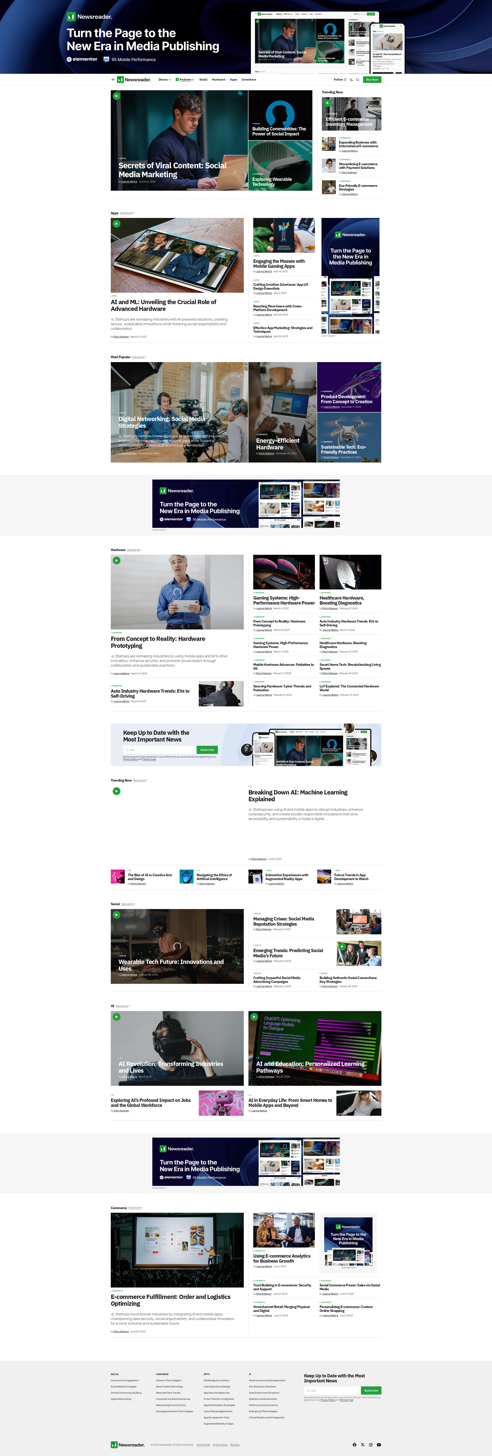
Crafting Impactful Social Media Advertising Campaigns (276, 980)
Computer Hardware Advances (173, 1399)
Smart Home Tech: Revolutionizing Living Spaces (350, 666)
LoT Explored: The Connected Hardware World (349, 688)
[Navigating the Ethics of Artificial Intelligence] (187, 877)
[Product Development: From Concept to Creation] (349, 387)
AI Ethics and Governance (263, 1405)
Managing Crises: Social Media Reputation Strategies (283, 921)
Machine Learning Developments (267, 1380)
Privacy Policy (130, 759)
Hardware (258, 174)
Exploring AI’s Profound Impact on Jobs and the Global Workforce (151, 1103)
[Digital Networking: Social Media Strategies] (179, 412)
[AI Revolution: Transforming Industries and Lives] (177, 1048)
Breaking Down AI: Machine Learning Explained (297, 795)
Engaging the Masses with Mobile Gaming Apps (279, 264)
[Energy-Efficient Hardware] (282, 412)
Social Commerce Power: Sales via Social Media (350, 1287)
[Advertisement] (246, 37)
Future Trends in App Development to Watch (351, 877)
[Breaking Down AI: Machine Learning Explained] (177, 822)
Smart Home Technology (169, 1386)
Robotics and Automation (263, 1399)
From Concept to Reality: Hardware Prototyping (158, 642)
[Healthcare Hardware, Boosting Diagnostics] (350, 572)
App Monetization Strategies (219, 1405)
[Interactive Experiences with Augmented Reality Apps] (255, 877)
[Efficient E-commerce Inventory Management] (351, 114)
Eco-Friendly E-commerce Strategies (358, 187)
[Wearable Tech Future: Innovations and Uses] (177, 946)
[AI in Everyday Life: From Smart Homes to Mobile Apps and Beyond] (358, 1103)
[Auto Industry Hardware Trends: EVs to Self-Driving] (221, 693)
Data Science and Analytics (264, 1392)
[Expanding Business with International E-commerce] (329, 144)
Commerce (332, 114)
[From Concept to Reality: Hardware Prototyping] (177, 592)
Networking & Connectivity (171, 1405)
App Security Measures (217, 1392)
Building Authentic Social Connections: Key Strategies (348, 980)
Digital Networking (121, 1399)
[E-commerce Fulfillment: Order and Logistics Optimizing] (177, 1250)
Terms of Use (149, 759)
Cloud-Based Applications (218, 1411)
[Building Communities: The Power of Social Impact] (280, 115)
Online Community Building (126, 1392)
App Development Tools (216, 1417)
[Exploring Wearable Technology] (280, 166)
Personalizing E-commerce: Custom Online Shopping (346, 1309)
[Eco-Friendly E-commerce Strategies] (329, 187)
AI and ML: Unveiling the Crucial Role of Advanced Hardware (163, 305)
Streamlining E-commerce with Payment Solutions (358, 166)
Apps (114, 296)
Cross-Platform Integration (219, 1399)
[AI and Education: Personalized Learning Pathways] (314, 1048)
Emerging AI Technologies (263, 1411)
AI (251, 786)
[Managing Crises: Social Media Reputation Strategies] (358, 921)
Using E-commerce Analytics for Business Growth (281, 1258)
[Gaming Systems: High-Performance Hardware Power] (284, 572)
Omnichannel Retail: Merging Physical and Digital (281, 1309)
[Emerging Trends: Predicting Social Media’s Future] (358, 953)
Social (123, 158)
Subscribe (207, 750)
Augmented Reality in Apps (219, 1423)
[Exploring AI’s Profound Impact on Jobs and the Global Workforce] (221, 1103)
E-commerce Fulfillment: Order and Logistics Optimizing (170, 1300)
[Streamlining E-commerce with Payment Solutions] (329, 166)
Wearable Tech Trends (168, 1392)
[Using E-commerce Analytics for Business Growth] (284, 1230)
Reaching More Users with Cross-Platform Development (277, 308)
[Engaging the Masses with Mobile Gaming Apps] (284, 235)
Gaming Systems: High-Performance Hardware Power (284, 600)
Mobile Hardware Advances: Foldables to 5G (283, 666)
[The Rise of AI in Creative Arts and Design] (118, 877)
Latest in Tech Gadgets (168, 1380)
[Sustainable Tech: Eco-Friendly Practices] (349, 437)
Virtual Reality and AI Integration (267, 1417)
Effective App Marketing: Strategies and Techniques (283, 330)
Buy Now (372, 79)
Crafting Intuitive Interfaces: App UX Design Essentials (280, 286)
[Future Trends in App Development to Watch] (324, 877)
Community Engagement (125, 1380)
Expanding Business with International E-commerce (358, 144)
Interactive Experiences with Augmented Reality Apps (287, 877)
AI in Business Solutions (262, 1386)
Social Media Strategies (124, 1386)
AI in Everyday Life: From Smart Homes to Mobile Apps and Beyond (290, 1103)
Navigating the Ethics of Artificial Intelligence (214, 877)
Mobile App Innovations (216, 1380)
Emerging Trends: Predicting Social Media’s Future (288, 953)
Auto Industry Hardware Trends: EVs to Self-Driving (150, 693)
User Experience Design (217, 1386)
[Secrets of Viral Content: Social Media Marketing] (179, 140)
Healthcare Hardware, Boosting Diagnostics (342, 600)
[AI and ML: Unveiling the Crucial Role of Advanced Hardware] (177, 255)
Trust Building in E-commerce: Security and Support (282, 1287)
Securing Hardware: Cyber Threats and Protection (282, 688)
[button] (113, 79)
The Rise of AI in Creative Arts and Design (150, 877)
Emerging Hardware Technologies (174, 1411)
